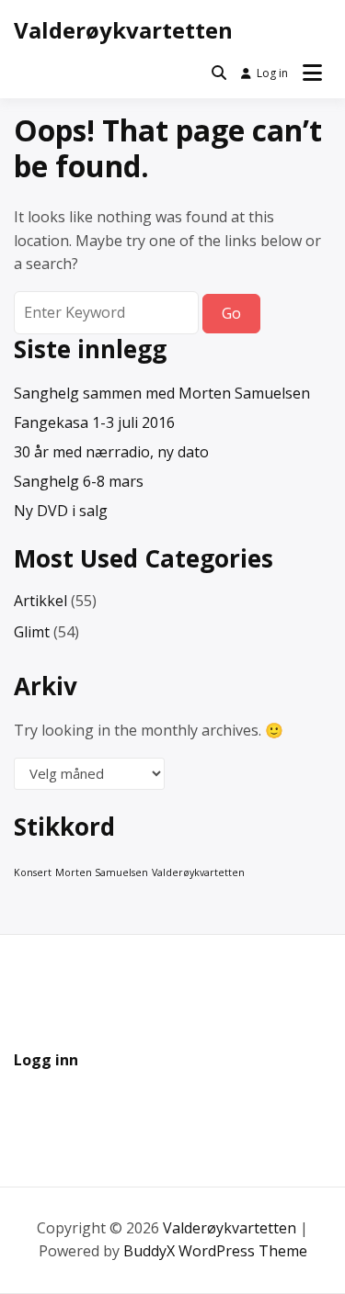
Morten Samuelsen (101, 872)
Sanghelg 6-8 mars (79, 481)
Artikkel (40, 601)
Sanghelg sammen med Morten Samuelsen (162, 393)
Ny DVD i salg (61, 511)
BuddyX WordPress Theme (215, 1251)
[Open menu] (312, 73)
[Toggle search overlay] (219, 73)
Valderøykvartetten (123, 30)
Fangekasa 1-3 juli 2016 (94, 422)
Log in (272, 73)
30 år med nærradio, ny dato (111, 452)
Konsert (33, 872)
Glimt (32, 632)
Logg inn (46, 1060)
